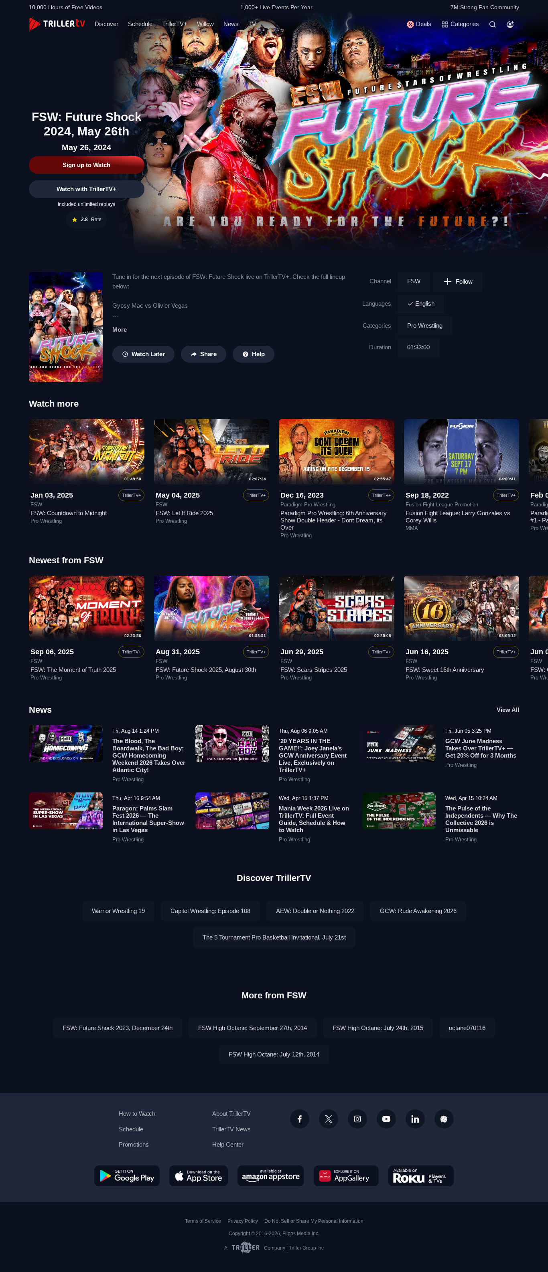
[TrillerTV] (57, 24)
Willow (205, 23)
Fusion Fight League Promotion (442, 505)
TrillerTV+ (174, 23)
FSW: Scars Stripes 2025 (313, 669)
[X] (328, 1119)
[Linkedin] (415, 1119)
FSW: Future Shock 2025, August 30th (206, 669)
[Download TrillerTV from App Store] (198, 1175)
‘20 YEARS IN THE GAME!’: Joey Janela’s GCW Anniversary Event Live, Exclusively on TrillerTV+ (313, 755)
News (231, 23)
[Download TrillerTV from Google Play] (127, 1175)
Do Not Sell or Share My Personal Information (313, 1221)
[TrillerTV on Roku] (421, 1175)
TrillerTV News (231, 1129)
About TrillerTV (231, 1113)
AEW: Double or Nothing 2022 (315, 910)
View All (508, 709)
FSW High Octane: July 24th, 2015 (378, 1027)
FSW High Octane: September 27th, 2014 (252, 1027)
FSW (413, 281)
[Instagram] (357, 1119)
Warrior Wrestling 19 (118, 910)
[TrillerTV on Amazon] (270, 1175)
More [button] (119, 329)
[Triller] (444, 1119)
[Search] (492, 24)
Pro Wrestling (424, 325)
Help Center (228, 1144)
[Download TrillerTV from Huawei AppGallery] (346, 1175)
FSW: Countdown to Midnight (68, 513)
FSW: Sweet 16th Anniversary (445, 669)
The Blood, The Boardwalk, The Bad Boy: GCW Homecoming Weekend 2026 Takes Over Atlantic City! (148, 755)
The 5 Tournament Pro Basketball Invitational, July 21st (274, 937)
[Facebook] (299, 1119)
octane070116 (467, 1027)
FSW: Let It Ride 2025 (184, 513)
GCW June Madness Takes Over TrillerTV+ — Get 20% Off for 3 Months (480, 748)
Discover (106, 23)
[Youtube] (386, 1119)
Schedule (140, 23)
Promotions (134, 1144)
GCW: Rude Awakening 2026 (418, 910)
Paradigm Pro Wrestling (307, 505)
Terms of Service (203, 1221)
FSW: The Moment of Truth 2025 (73, 669)
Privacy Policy (242, 1221)
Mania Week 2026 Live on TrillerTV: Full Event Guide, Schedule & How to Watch (314, 819)
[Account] (510, 24)
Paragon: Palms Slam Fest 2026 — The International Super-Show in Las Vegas (148, 819)
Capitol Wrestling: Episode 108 (210, 910)
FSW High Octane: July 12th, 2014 (274, 1054)
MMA (412, 528)
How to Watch (137, 1113)
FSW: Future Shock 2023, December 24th (118, 1027)
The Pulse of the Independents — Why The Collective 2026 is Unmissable (481, 819)
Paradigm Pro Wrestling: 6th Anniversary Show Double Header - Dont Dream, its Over (333, 520)
